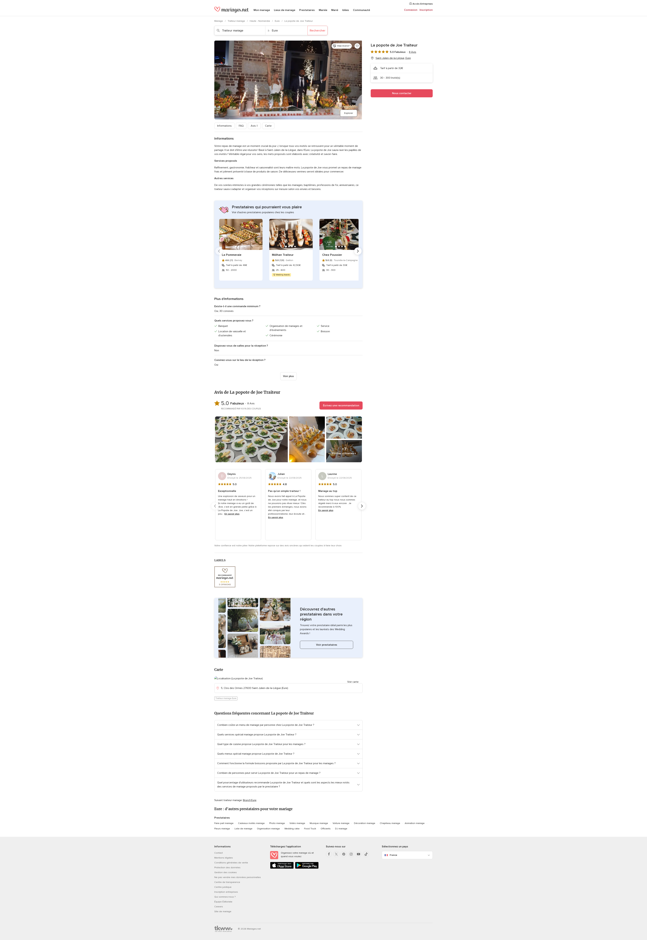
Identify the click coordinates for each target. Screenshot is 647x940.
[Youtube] (359, 854)
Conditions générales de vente (231, 862)
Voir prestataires (326, 644)
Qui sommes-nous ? (225, 896)
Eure (277, 21)
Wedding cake (292, 828)
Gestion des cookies (225, 872)
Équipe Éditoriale (223, 901)
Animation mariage (415, 823)
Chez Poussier (332, 255)
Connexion (410, 10)
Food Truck (310, 828)
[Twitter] (336, 854)
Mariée (323, 10)
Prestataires (307, 10)
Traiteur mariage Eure (225, 698)
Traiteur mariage (237, 21)
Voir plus (288, 376)
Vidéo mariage (297, 823)
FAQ (241, 125)
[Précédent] (219, 251)
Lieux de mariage (284, 10)
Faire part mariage (224, 823)
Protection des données (227, 867)
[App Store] (282, 868)
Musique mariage (319, 823)
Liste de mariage (243, 828)
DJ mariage (341, 828)
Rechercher (317, 30)
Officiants (326, 828)
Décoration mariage (364, 823)
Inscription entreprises (226, 891)
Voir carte (353, 682)
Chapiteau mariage (390, 823)
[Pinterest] (344, 854)
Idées (345, 10)
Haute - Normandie (260, 21)
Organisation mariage (268, 828)
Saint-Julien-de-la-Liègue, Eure (393, 58)
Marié (334, 10)
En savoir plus (231, 513)
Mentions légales (223, 857)
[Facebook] (329, 854)
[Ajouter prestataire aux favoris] (357, 46)
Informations (224, 125)
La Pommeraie (231, 255)
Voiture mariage (341, 823)
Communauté (361, 10)
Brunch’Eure (249, 800)
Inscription (426, 10)
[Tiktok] (366, 854)
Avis (254, 125)
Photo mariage (277, 823)
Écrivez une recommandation (341, 405)
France (393, 855)
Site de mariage (222, 911)
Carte (268, 125)
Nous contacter (401, 93)
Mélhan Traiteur (283, 255)
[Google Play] (307, 868)
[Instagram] (351, 854)
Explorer (348, 113)
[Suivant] (358, 251)
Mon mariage (262, 10)
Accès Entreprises (422, 3)
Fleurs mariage (222, 828)
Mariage (219, 21)
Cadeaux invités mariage (251, 823)
